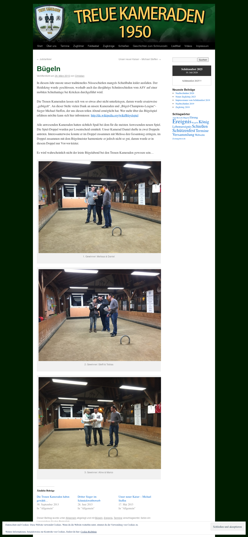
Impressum (202, 46)
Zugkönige (109, 46)
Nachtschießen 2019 (185, 103)
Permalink (64, 521)
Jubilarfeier (44, 59)
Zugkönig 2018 (183, 107)
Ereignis (108, 517)
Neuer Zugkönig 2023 (186, 96)
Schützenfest (183, 130)
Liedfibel (176, 46)
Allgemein (71, 517)
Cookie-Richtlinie (89, 531)
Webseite (200, 135)
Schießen (123, 46)
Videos (188, 46)
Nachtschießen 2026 (185, 93)
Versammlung (183, 134)
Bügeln (99, 517)
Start (40, 46)
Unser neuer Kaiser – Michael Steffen (140, 59)
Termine (64, 46)
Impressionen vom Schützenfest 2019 (193, 100)
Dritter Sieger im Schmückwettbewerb (89, 498)
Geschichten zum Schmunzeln (150, 46)
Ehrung (194, 117)
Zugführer (78, 46)
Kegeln (195, 122)
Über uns (51, 46)
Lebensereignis (181, 126)
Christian (79, 75)
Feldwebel (93, 46)
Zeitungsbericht (178, 138)
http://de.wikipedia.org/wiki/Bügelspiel (114, 115)
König (204, 121)
